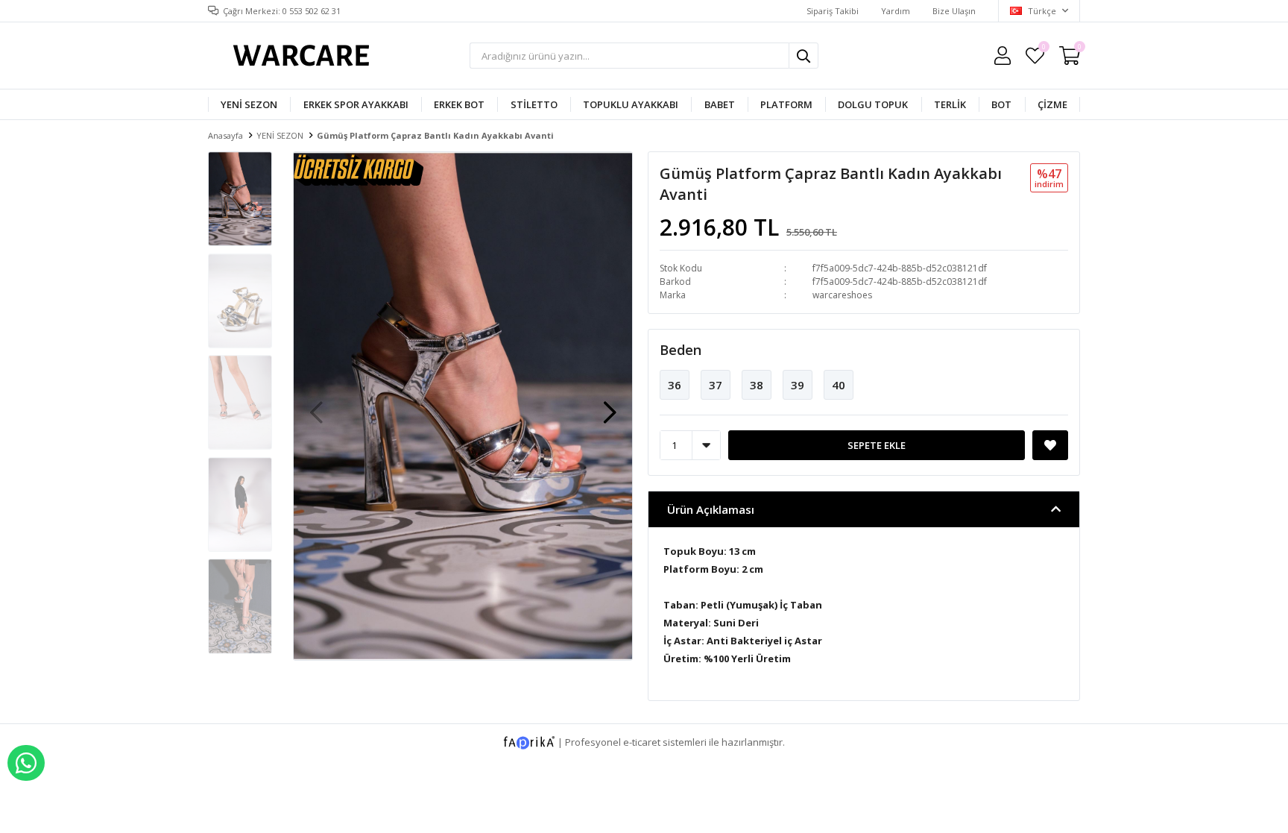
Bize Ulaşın (954, 10)
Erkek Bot (459, 104)
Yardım (895, 10)
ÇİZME (1052, 104)
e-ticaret (641, 741)
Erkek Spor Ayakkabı (355, 104)
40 (838, 384)
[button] (610, 405)
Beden (680, 350)
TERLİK (950, 104)
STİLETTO (534, 104)
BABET (719, 104)
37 (715, 384)
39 (797, 384)
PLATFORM (786, 104)
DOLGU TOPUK (873, 104)
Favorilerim (1043, 48)
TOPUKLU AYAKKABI (630, 104)
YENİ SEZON (249, 104)
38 (756, 384)
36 (674, 384)
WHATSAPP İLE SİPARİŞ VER (26, 763)
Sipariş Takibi (832, 10)
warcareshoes (842, 295)
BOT (1001, 104)
